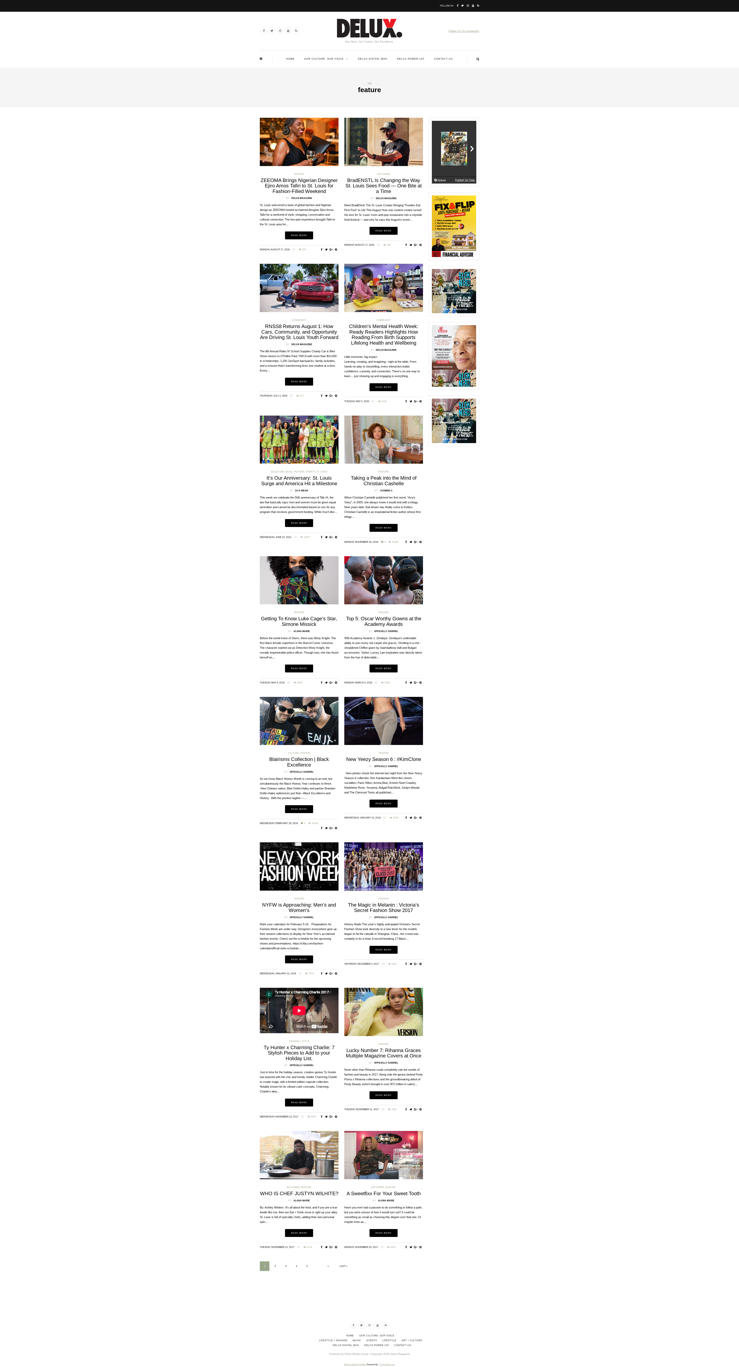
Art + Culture (412, 1340)
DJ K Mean (301, 490)
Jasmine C (386, 490)
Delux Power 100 (411, 59)
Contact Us (443, 59)
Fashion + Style (299, 1041)
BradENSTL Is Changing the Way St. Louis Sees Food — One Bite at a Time (383, 185)
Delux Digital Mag (372, 59)
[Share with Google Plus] (331, 249)
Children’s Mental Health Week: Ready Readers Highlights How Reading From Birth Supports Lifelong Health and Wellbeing (383, 334)
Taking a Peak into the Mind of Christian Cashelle (383, 480)
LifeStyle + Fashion (333, 1340)
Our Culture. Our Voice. (324, 59)
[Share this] (321, 249)
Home (290, 59)
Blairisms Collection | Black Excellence (299, 762)
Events (372, 1340)
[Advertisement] (369, 1304)
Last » (343, 1266)
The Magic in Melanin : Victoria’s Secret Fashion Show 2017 (383, 907)
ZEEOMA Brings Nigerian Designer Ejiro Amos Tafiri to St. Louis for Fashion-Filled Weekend (299, 185)
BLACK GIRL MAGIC (282, 472)
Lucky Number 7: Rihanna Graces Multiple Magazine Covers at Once (383, 1053)
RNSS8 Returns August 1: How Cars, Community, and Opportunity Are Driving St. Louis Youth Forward (299, 331)
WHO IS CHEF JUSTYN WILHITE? (299, 1193)
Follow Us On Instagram (464, 31)
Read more (299, 235)
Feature (299, 472)
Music (357, 1340)
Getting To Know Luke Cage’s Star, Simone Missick (299, 621)
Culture (293, 753)
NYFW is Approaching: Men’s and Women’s (299, 907)
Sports (310, 472)
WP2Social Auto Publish (355, 1364)
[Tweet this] (326, 249)
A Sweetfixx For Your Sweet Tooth (384, 1193)
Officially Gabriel (386, 631)
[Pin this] (336, 249)
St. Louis (321, 472)
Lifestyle (389, 1340)
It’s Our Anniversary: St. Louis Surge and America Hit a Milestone (299, 480)
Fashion (299, 174)
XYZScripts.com (387, 1364)
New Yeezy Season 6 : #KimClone (383, 759)
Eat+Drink (383, 174)
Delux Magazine (301, 198)
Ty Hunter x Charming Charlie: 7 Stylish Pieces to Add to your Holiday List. (299, 1053)
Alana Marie (301, 631)
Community (299, 320)
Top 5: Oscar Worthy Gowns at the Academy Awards (383, 621)
